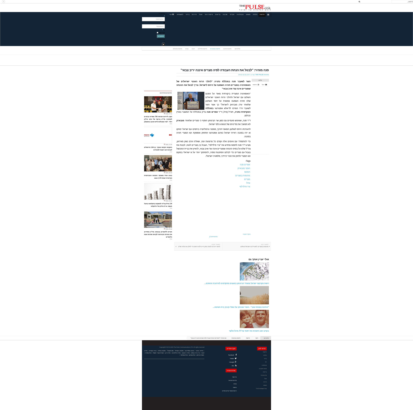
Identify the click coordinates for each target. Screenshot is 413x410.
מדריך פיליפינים (176, 353)
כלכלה (255, 14)
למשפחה (180, 14)
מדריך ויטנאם (186, 353)
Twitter (232, 358)
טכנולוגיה (240, 14)
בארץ (187, 49)
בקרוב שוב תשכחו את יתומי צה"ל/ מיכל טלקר (249, 330)
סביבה (225, 14)
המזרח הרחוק (200, 355)
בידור (188, 14)
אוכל (200, 14)
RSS (233, 366)
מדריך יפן (167, 353)
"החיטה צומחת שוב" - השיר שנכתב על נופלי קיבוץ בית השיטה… (241, 307)
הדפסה (254, 85)
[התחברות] (163, 44)
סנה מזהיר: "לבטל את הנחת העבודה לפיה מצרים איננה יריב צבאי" (225, 70)
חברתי (232, 14)
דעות (193, 49)
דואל (263, 85)
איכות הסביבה (263, 368)
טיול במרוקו (192, 355)
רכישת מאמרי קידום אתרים (229, 391)
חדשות (262, 14)
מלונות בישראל (179, 351)
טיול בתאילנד (184, 355)
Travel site (170, 351)
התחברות (161, 36)
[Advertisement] (170, 7)
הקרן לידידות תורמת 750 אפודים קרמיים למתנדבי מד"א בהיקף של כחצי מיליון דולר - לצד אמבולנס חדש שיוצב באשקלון (158, 119)
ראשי (256, 338)
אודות (235, 384)
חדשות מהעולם (177, 49)
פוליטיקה (237, 49)
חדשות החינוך (227, 49)
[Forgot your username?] (164, 16)
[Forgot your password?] (162, 30)
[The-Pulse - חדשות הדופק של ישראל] (255, 7)
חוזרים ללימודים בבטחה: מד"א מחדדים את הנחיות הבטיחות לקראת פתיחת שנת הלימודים (158, 234)
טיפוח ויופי (209, 14)
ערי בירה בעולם (195, 353)
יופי (266, 362)
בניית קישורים (152, 351)
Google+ (231, 362)
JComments (213, 237)
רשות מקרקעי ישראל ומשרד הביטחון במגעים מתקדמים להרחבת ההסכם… (236, 283)
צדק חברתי (264, 375)
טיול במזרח (148, 353)
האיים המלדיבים (189, 351)
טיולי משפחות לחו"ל (261, 388)
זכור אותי (162, 33)
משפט (248, 14)
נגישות (235, 387)
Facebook (231, 355)
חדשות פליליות (202, 49)
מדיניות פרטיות (233, 380)
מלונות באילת (162, 351)
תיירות (194, 14)
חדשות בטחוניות (215, 49)
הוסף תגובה (247, 234)
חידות (201, 351)
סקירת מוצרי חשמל (158, 353)
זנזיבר (197, 351)
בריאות (217, 14)
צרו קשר (234, 377)
